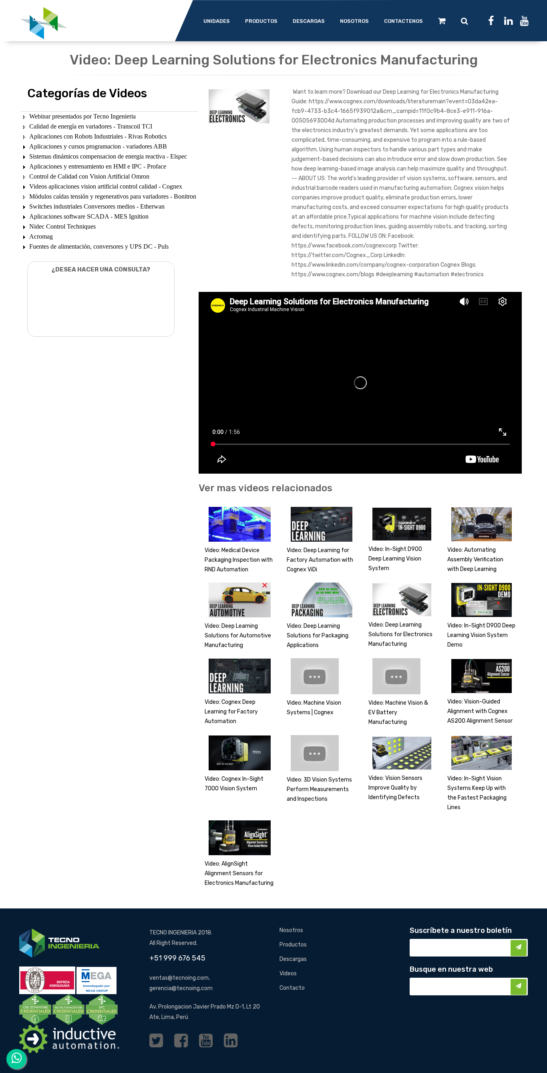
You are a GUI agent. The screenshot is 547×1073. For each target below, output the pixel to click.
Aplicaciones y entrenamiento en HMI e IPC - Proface (97, 166)
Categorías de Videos (87, 93)
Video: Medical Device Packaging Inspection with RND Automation (239, 560)
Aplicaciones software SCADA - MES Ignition (89, 216)
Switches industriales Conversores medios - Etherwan (97, 206)
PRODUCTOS (261, 21)
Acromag (41, 236)
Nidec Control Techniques (62, 226)
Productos (293, 944)
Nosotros (291, 930)
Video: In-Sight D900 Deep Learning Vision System (395, 559)
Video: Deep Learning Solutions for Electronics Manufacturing (400, 634)
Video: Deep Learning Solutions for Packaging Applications (317, 636)
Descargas (293, 959)
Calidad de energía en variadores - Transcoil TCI (90, 126)
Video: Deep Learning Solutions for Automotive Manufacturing (238, 636)
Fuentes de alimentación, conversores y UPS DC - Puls (99, 246)
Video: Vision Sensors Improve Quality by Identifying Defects (395, 788)
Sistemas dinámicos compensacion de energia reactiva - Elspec (108, 156)
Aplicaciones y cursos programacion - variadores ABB (98, 146)
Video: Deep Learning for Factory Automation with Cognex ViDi (320, 560)
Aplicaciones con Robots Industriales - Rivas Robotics (98, 136)
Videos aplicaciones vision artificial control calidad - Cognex (105, 186)
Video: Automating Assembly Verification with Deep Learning (475, 560)
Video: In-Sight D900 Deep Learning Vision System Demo (481, 635)
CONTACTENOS (403, 21)
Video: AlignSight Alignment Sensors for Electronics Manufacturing (239, 873)
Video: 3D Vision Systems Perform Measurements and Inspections (319, 789)
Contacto (292, 988)
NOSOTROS (354, 21)
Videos (288, 973)
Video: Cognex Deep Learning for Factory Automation (231, 712)
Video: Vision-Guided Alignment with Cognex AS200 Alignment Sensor (480, 711)
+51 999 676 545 (177, 958)
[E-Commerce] (442, 21)
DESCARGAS (309, 21)
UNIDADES (216, 21)
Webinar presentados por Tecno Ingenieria (82, 116)
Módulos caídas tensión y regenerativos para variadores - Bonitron (112, 196)
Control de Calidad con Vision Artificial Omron (89, 176)
